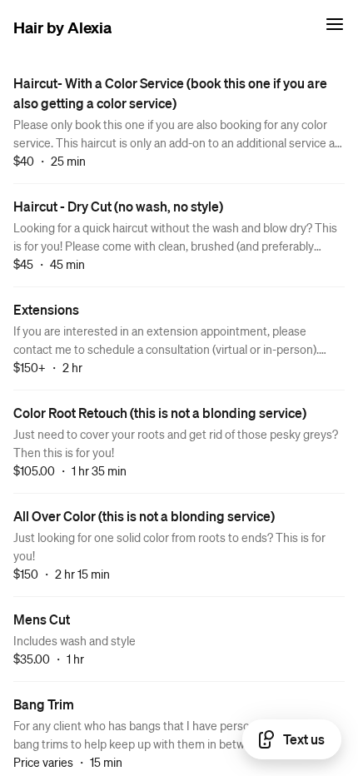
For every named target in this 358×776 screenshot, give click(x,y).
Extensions (46, 309)
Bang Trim (43, 704)
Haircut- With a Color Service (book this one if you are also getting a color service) (170, 93)
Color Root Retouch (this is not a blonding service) (159, 412)
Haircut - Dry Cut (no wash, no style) (118, 206)
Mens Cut (41, 619)
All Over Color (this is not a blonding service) (144, 516)
